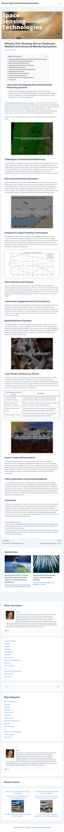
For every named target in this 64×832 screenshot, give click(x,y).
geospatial (35, 584)
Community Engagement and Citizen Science (22, 69)
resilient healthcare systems (48, 512)
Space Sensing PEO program (13, 532)
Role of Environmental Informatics (19, 63)
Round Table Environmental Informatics (20, 3)
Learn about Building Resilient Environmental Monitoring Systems (28, 59)
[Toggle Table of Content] (45, 56)
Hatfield (18, 619)
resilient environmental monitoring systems (21, 103)
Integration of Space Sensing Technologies (21, 65)
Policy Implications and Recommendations (22, 77)
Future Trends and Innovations (18, 75)
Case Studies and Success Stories (19, 73)
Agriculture (7, 644)
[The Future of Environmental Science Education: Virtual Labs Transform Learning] (46, 806)
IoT (40, 584)
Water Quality (8, 676)
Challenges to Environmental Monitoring (21, 61)
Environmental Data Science (47, 582)
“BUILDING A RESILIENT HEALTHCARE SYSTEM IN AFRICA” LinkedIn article (36, 524)
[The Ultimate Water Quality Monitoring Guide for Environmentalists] (17, 806)
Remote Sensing (8, 674)
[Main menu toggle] (60, 3)
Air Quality (7, 646)
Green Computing (9, 665)
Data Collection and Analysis (17, 67)
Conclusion (12, 79)
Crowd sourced (8, 657)
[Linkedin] (5, 631)
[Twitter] (8, 631)
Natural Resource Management (17, 586)
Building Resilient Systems (16, 71)
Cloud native (16, 585)
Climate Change (9, 585)
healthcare (22, 292)
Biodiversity (7, 649)
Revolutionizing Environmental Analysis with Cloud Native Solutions (44, 577)
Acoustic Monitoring (10, 641)
